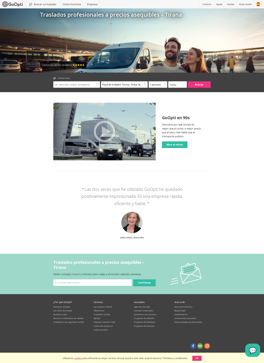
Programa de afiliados (144, 318)
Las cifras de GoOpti (62, 310)
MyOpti (97, 318)
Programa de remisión (144, 326)
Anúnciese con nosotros (145, 314)
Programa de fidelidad (144, 322)
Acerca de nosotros (183, 306)
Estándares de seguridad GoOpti (68, 322)
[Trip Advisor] (200, 346)
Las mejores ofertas (103, 306)
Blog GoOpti (179, 310)
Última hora (99, 310)
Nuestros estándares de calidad (68, 318)
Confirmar (144, 282)
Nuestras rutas (60, 314)
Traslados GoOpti (102, 314)
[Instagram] (207, 346)
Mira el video (175, 144)
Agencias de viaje (142, 306)
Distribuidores (181, 314)
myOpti (230, 4)
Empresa (92, 4)
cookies (78, 358)
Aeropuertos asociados (185, 318)
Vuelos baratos (101, 329)
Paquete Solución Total (104, 322)
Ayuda (219, 4)
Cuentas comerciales (143, 310)
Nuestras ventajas (61, 306)
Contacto (206, 4)
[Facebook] (193, 346)
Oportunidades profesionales (188, 322)
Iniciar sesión (245, 4)
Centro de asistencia (103, 326)
